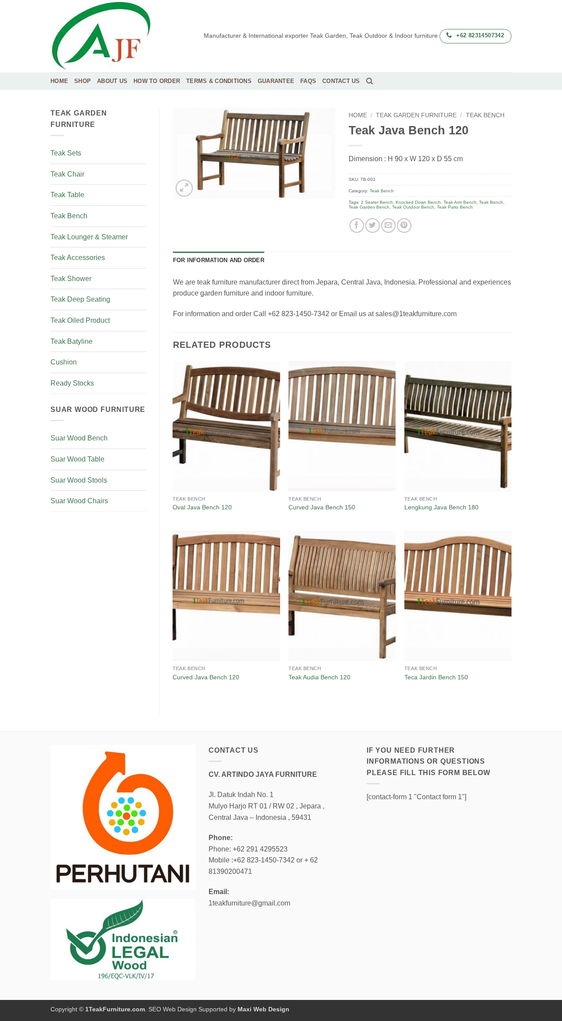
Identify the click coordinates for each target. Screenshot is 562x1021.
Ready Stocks (72, 383)
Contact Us (341, 81)
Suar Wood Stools (78, 480)
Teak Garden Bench (369, 207)
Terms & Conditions (219, 81)
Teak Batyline (71, 341)
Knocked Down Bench (418, 202)
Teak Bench (68, 216)
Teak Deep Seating (80, 299)
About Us (112, 81)
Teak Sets (65, 153)
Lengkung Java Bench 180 (441, 507)
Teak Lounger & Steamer (89, 237)
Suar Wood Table (77, 459)
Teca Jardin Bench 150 (436, 677)
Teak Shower (70, 278)
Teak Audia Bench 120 (319, 677)
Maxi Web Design (263, 1009)
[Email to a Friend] (388, 225)
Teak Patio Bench (455, 207)
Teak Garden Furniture (416, 115)
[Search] (369, 81)
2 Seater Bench (377, 202)
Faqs (308, 81)
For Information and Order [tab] (218, 260)
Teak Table (67, 194)
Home (59, 81)
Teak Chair (67, 174)
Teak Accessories (77, 257)
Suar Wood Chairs (79, 501)
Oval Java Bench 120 (202, 507)
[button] (184, 188)
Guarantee (276, 81)
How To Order (156, 81)
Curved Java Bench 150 (321, 507)
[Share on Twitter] (372, 225)
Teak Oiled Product (80, 320)
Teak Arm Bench (459, 202)
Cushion (63, 362)
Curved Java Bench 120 (206, 677)
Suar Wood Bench (79, 438)
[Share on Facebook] (356, 225)
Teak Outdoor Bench (413, 207)
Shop (82, 81)
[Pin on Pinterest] (404, 225)
